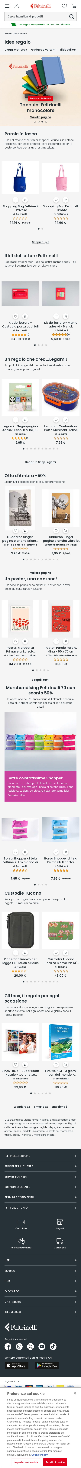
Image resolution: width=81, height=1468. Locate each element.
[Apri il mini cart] (74, 6)
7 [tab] (46, 449)
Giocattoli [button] (13, 1291)
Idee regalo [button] (13, 1312)
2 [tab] (38, 122)
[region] (40, 1427)
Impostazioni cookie (26, 1462)
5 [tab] (38, 449)
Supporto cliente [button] (17, 1187)
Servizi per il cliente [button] (19, 1166)
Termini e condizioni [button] (19, 1197)
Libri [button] (8, 1260)
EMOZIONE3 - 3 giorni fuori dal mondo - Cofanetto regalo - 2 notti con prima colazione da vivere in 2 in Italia (61, 1073)
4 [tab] (46, 122)
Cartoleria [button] (13, 1302)
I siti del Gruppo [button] (16, 1208)
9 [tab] (53, 449)
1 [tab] (34, 122)
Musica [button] (10, 1270)
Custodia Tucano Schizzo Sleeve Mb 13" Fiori (61, 961)
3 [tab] (42, 122)
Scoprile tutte (16, 795)
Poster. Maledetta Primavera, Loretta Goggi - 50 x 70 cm (20, 650)
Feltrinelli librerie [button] (17, 1156)
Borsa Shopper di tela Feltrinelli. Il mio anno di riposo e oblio (20, 861)
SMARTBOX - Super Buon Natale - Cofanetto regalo (20, 1073)
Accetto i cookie (55, 1462)
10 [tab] (57, 449)
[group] (40, 24)
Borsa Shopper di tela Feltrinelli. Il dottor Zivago (60, 861)
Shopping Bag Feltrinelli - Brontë (61, 208)
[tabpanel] (40, 90)
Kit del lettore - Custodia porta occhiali (20, 325)
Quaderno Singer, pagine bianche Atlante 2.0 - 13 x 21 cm (20, 539)
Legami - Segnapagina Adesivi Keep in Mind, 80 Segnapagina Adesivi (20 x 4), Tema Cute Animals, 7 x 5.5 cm (20, 428)
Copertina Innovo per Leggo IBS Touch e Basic (20, 961)
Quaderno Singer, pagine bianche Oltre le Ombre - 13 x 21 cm (61, 539)
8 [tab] (50, 449)
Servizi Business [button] (16, 1176)
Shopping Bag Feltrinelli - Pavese (20, 208)
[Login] (16, 6)
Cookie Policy (39, 1454)
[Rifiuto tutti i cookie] (75, 1393)
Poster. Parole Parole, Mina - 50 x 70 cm (61, 650)
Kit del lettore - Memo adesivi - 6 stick (60, 325)
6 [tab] (42, 449)
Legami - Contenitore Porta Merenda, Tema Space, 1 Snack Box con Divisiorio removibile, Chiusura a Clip (60, 428)
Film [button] (7, 1281)
